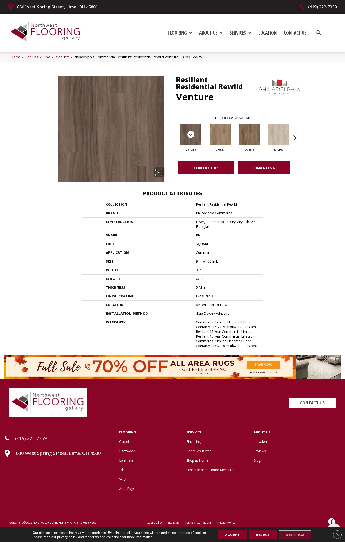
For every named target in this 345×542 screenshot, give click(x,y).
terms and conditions (105, 537)
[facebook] (332, 521)
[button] (312, 403)
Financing (264, 167)
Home (16, 57)
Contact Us (206, 167)
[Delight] (249, 134)
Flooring (32, 57)
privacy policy (67, 537)
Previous (173, 130)
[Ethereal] (279, 134)
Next (295, 130)
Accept (232, 535)
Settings (295, 535)
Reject (263, 535)
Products (62, 57)
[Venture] (191, 134)
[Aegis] (220, 134)
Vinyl (46, 57)
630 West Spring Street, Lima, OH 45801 (57, 7)
